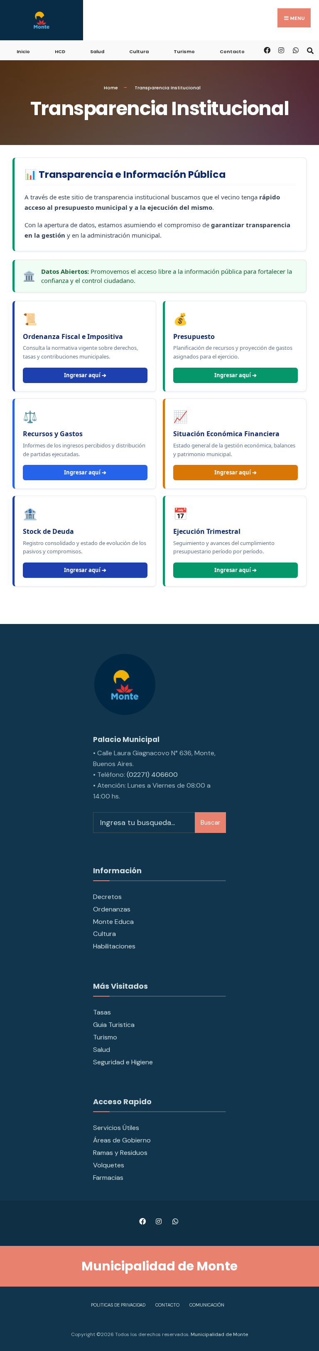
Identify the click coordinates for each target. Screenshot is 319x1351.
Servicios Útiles (116, 1127)
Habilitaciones (114, 946)
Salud (97, 51)
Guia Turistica (114, 1024)
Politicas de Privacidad (118, 1305)
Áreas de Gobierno (122, 1140)
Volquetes (108, 1165)
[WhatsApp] (295, 50)
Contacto (232, 51)
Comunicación (206, 1305)
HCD (60, 51)
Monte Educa (113, 921)
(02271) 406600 (152, 774)
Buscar (210, 822)
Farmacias (108, 1177)
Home (111, 87)
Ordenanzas (111, 909)
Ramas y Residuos (120, 1152)
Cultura (139, 51)
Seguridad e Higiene (123, 1062)
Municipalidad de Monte (218, 1334)
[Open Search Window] (310, 50)
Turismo (184, 51)
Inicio (23, 51)
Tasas (102, 1012)
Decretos (107, 896)
